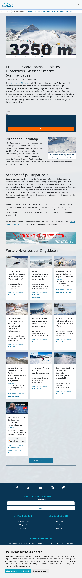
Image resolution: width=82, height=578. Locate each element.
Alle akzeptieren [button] (11, 571)
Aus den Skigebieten (19, 11)
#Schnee (64, 394)
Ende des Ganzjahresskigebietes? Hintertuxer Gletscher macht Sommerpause (50, 11)
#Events (11, 448)
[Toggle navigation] (78, 4)
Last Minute (58, 521)
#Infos (34, 295)
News (8, 11)
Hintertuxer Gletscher (20, 83)
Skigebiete (23, 525)
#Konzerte (12, 450)
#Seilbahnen (18, 295)
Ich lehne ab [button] (25, 571)
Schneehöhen (23, 521)
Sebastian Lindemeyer (28, 79)
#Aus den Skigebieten (16, 292)
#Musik (19, 450)
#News (10, 295)
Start (2, 11)
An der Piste (58, 525)
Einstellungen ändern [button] (40, 571)
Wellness (58, 528)
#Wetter (16, 396)
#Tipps (34, 342)
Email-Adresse (41, 499)
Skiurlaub (24, 528)
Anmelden (42, 508)
